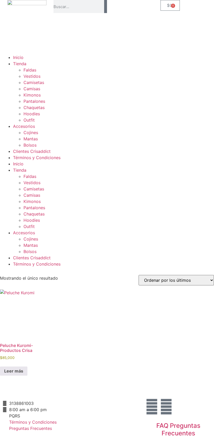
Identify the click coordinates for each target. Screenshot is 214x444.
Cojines (30, 132)
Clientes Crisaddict (32, 151)
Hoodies (31, 113)
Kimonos (32, 95)
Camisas (31, 88)
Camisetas (33, 82)
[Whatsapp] (166, 406)
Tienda (19, 63)
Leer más (13, 371)
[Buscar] (105, 6)
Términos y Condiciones (37, 157)
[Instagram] (151, 406)
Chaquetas (34, 107)
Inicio (18, 57)
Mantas (30, 138)
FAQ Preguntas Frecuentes (178, 429)
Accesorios (24, 126)
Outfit (29, 120)
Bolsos (30, 145)
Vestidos (31, 76)
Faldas (29, 70)
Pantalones (34, 101)
